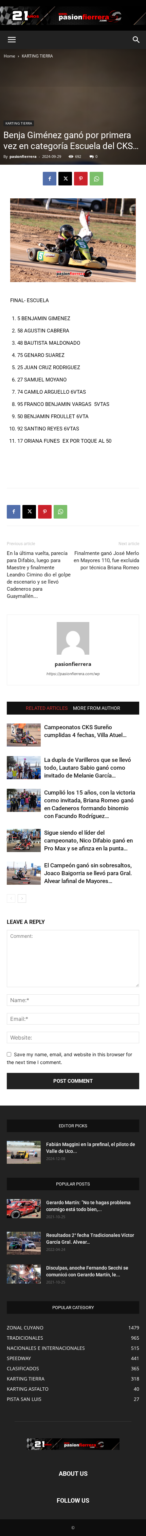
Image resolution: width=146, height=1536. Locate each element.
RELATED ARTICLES (47, 708)
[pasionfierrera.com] (73, 15)
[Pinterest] (81, 178)
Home (9, 56)
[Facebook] (49, 178)
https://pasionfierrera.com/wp (73, 673)
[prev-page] (11, 898)
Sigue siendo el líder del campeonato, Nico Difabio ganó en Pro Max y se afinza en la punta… (88, 840)
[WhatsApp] (96, 178)
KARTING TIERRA (37, 56)
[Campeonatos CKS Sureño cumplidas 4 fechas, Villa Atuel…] (24, 735)
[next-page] (22, 898)
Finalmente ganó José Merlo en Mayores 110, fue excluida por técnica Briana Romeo (106, 560)
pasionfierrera (23, 156)
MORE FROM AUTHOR (96, 708)
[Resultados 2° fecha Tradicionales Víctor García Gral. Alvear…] (24, 1243)
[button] (11, 40)
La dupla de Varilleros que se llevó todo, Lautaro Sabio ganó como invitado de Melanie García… (87, 767)
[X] (65, 178)
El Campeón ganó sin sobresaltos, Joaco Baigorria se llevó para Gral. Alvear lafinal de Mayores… (88, 873)
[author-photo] (73, 654)
